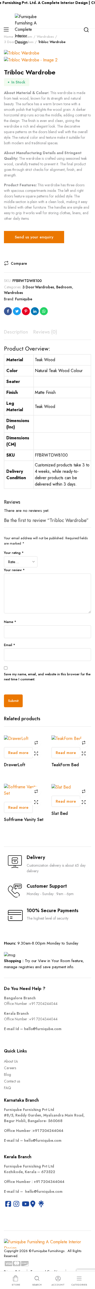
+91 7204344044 (43, 1019)
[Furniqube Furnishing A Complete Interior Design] (27, 29)
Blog (7, 1074)
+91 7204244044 (43, 1003)
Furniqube (23, 299)
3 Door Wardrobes (38, 287)
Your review (14, 569)
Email (9, 644)
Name (10, 621)
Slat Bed (59, 813)
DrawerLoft (14, 765)
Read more (18, 753)
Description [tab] (16, 331)
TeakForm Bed (65, 765)
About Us (11, 1061)
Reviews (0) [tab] (45, 331)
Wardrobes (13, 292)
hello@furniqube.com (42, 1028)
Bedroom (64, 287)
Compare (19, 263)
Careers (10, 1068)
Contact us (12, 1081)
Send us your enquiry (34, 237)
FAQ (7, 1087)
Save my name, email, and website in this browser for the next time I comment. (47, 677)
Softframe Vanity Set (24, 819)
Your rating (14, 552)
